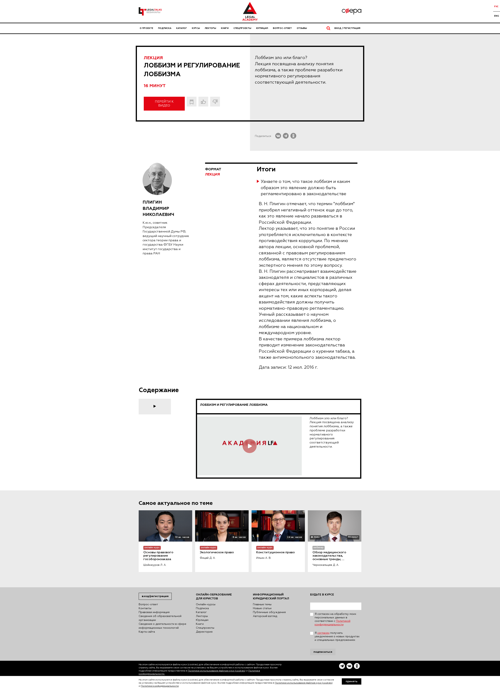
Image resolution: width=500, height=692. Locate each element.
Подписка (164, 28)
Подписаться (322, 652)
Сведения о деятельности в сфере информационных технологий (162, 626)
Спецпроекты (242, 28)
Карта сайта (147, 631)
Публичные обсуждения (269, 612)
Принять (351, 681)
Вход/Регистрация (155, 596)
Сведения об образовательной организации (160, 618)
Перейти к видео (164, 103)
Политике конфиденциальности (160, 686)
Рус (496, 6)
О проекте (146, 28)
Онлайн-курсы (205, 604)
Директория (204, 631)
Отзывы (302, 28)
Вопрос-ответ (282, 28)
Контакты (145, 608)
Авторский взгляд (265, 616)
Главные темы (262, 604)
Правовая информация (154, 612)
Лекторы (210, 28)
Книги (225, 28)
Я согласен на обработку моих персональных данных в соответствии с (335, 619)
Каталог (181, 28)
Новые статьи (262, 608)
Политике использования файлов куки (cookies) (217, 671)
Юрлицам (262, 28)
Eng (496, 16)
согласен (323, 633)
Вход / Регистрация (347, 28)
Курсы (196, 28)
